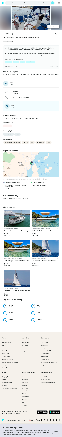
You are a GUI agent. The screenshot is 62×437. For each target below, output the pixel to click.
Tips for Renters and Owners (9, 388)
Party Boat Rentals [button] (46, 365)
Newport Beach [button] (26, 391)
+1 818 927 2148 (45, 379)
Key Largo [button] (24, 399)
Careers (4, 345)
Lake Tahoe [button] (25, 382)
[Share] (56, 34)
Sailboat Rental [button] (45, 359)
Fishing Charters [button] (45, 348)
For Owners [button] (25, 345)
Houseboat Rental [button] (46, 351)
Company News (6, 376)
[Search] (52, 2)
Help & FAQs (44, 376)
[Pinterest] (56, 420)
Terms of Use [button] (5, 351)
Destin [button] (23, 402)
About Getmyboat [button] (6, 342)
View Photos (53, 27)
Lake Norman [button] (25, 396)
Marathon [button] (24, 405)
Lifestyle (4, 379)
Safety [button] (23, 351)
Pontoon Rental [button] (45, 353)
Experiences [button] (45, 338)
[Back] (6, 218)
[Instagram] (47, 420)
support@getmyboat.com (48, 382)
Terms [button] (18, 420)
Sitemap (4, 365)
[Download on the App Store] (42, 412)
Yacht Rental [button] (44, 356)
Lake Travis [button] (25, 388)
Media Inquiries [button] (6, 348)
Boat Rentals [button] (44, 342)
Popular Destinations (28, 372)
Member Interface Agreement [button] (10, 362)
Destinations (5, 385)
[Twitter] (45, 420)
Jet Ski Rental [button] (44, 345)
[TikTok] (53, 420)
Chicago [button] (24, 393)
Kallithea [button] (10, 41)
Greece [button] (5, 41)
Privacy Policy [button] (31, 434)
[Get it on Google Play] (54, 412)
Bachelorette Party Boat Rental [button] (49, 362)
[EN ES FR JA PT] (38, 420)
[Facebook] (42, 420)
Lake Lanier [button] (25, 379)
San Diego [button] (24, 385)
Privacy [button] (24, 420)
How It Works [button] (25, 342)
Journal (4, 372)
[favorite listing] (58, 34)
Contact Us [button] (5, 367)
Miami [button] (23, 376)
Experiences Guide (7, 382)
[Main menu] (59, 3)
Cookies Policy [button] (6, 356)
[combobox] (14, 2)
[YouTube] (59, 420)
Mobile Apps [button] (25, 348)
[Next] (28, 218)
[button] (17, 306)
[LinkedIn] (50, 420)
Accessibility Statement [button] (8, 359)
